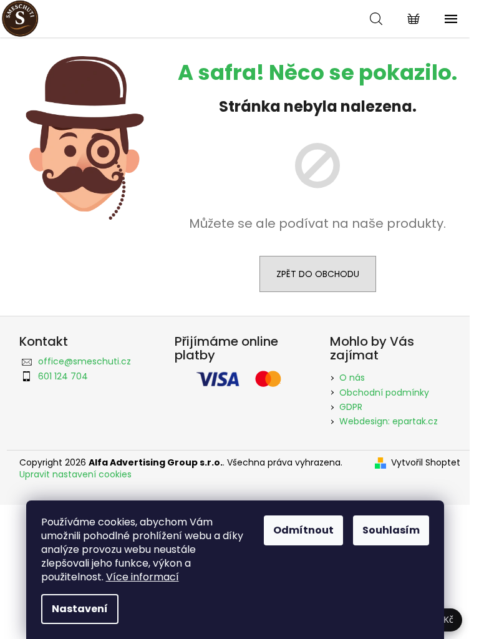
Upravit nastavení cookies (75, 474)
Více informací (142, 577)
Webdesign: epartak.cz (388, 421)
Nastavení (80, 609)
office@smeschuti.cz (84, 361)
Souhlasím (391, 530)
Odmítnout (303, 530)
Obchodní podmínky (384, 392)
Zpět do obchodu (317, 274)
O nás (352, 377)
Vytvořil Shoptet (425, 463)
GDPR (350, 407)
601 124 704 (63, 376)
